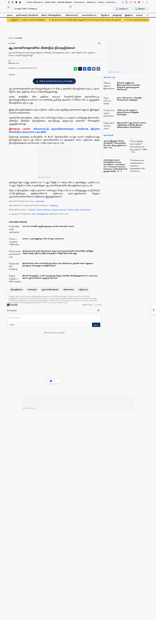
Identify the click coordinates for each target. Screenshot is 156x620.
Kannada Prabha (50, 2)
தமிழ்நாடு (117, 15)
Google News (85, 209)
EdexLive (101, 2)
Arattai (76, 209)
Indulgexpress (92, 2)
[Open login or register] (20, 2)
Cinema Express (79, 2)
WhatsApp (54, 205)
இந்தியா (129, 15)
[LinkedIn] (89, 69)
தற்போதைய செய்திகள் (27, 15)
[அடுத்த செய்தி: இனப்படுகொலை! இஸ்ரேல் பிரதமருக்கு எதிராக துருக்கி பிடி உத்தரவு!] (153, 310)
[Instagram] (131, 2)
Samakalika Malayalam (64, 2)
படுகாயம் (83, 289)
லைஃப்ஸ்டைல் (89, 15)
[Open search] (13, 2)
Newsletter (40, 201)
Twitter (39, 209)
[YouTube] (139, 2)
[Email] (94, 69)
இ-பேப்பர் (142, 9)
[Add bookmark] (99, 43)
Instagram (47, 209)
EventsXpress (111, 2)
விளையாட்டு (71, 15)
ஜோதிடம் (105, 15)
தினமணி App (43, 214)
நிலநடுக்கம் (16, 289)
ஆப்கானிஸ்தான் (50, 289)
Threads (70, 209)
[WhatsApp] (143, 2)
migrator (11, 74)
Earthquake (32, 289)
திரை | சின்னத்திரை (51, 15)
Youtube (55, 209)
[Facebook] (122, 2)
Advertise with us (44, 177)
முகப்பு (10, 15)
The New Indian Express (34, 2)
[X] (135, 2)
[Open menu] (9, 2)
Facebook (32, 209)
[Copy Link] (98, 69)
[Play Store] (147, 2)
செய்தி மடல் (123, 9)
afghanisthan (68, 289)
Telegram (62, 209)
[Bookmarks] (16, 2)
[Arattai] (126, 2)
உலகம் (139, 15)
